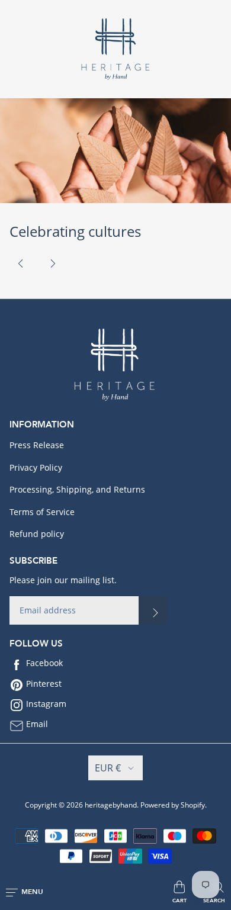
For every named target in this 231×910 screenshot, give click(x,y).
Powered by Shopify (172, 805)
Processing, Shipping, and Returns (77, 489)
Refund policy (36, 533)
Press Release (36, 445)
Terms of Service (42, 511)
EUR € (108, 767)
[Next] (52, 263)
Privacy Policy (35, 467)
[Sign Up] (153, 610)
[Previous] (20, 263)
